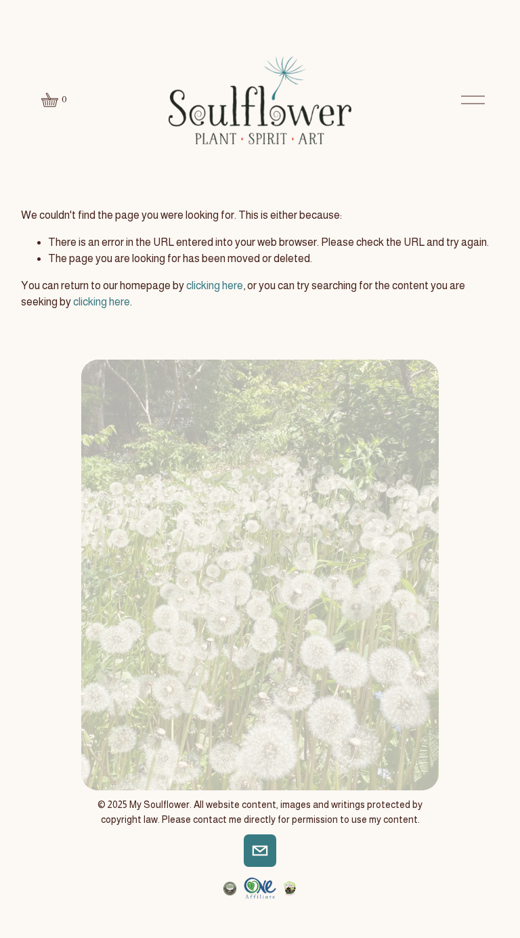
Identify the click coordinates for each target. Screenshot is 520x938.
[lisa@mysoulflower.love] (260, 850)
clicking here (214, 285)
